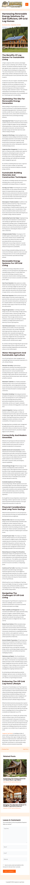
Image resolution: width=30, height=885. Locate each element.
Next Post (26, 749)
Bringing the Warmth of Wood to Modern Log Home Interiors (14, 805)
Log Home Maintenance (16, 781)
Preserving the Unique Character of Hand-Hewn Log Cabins (14, 779)
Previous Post (5, 749)
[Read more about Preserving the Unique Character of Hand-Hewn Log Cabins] (15, 768)
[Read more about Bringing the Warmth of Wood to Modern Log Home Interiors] (15, 794)
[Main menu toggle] (26, 4)
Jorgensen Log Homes (7, 733)
